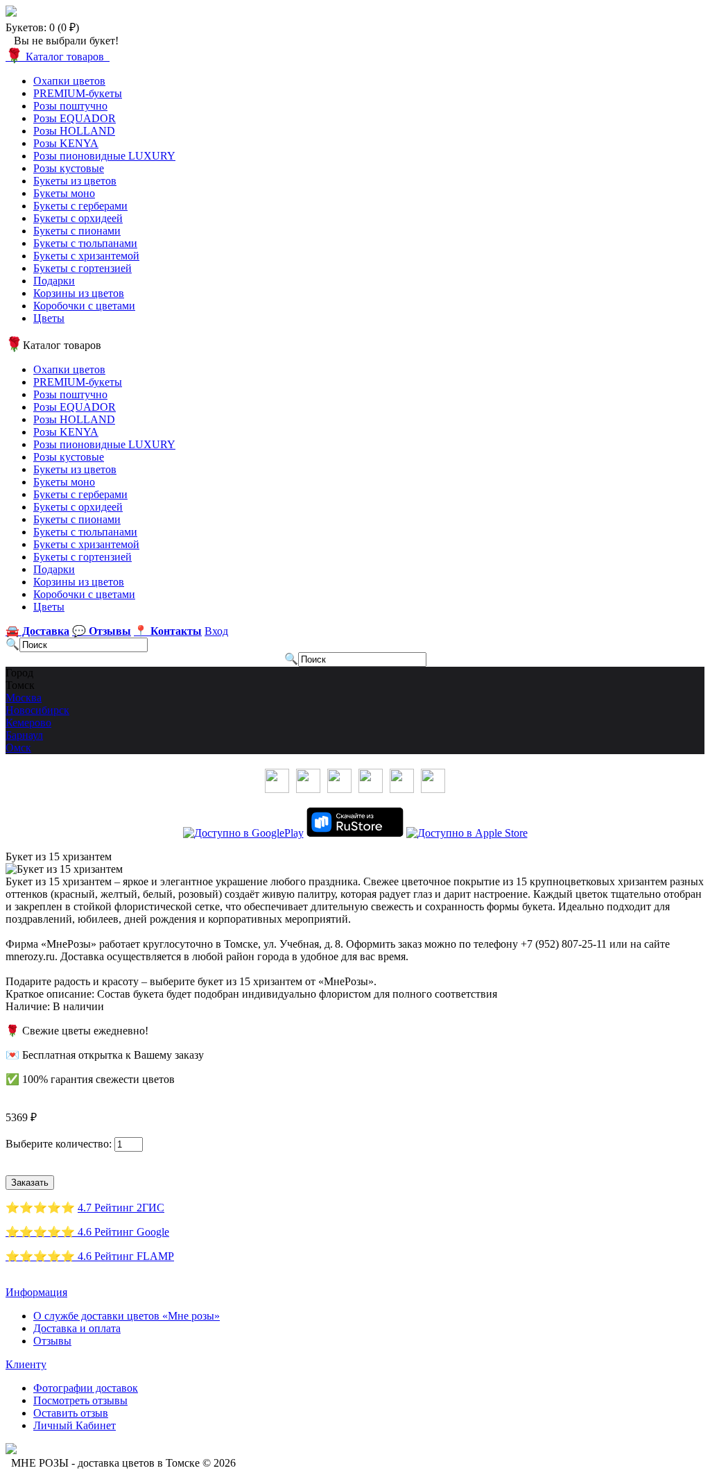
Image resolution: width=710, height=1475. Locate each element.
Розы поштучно (70, 106)
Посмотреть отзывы (80, 1400)
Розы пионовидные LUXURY (104, 156)
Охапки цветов (69, 81)
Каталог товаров (58, 56)
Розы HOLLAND (74, 131)
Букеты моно (64, 193)
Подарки (54, 281)
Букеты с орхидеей (78, 218)
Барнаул (24, 735)
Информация (36, 1292)
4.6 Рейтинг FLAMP (126, 1256)
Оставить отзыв (70, 1413)
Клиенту (26, 1364)
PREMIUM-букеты (77, 93)
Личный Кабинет (74, 1425)
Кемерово (28, 722)
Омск (18, 747)
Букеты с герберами (80, 206)
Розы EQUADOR (74, 118)
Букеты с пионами (77, 231)
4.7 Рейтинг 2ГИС (121, 1207)
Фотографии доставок (85, 1388)
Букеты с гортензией (82, 268)
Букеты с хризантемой (86, 256)
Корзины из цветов (78, 293)
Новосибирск (37, 710)
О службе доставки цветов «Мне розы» (126, 1316)
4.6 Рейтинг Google (123, 1232)
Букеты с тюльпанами (85, 243)
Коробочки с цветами (84, 306)
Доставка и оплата (77, 1328)
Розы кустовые (68, 168)
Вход (216, 631)
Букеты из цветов (74, 181)
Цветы (48, 318)
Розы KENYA (65, 143)
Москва (24, 698)
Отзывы (52, 1341)
